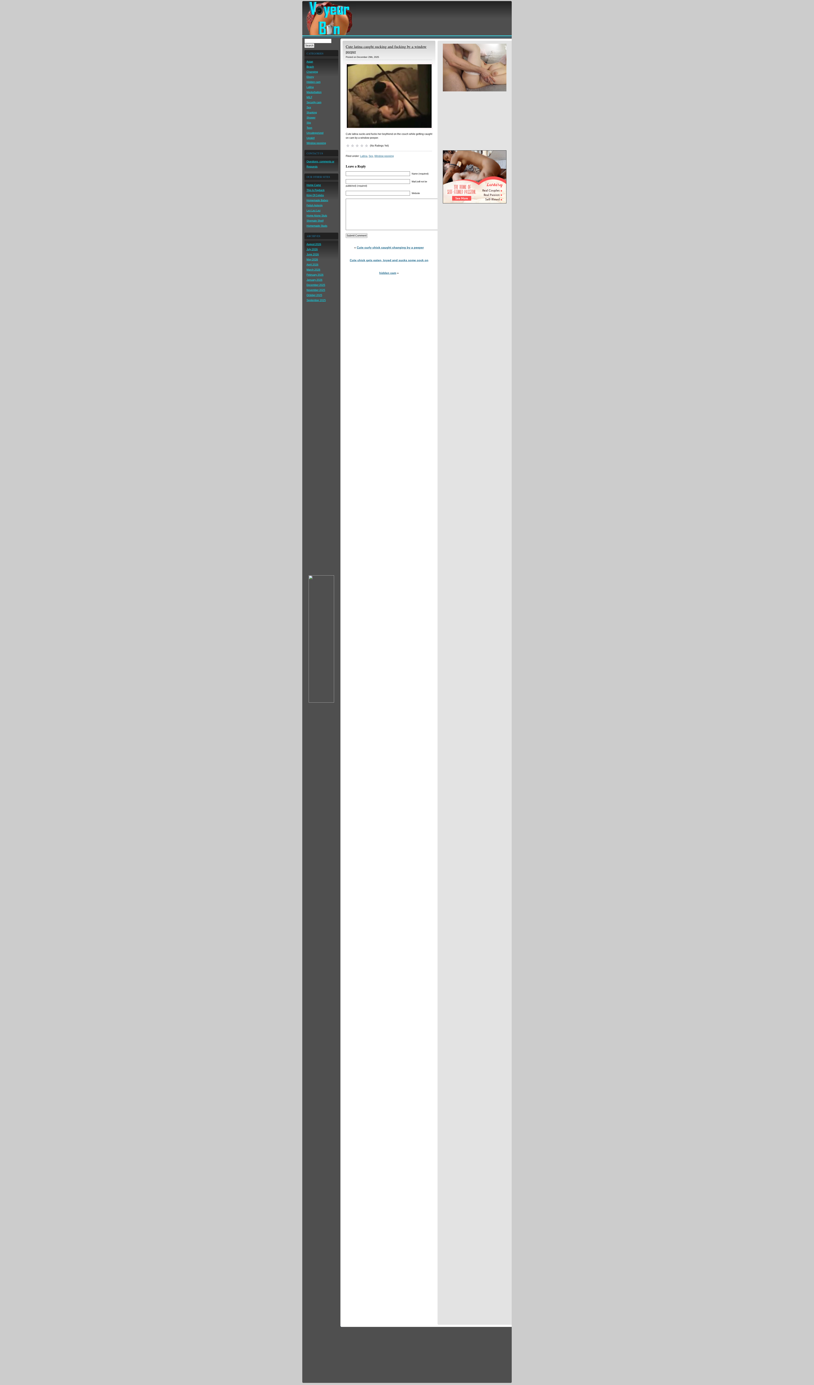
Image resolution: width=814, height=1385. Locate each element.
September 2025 (316, 300)
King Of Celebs (315, 195)
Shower (311, 117)
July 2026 (312, 249)
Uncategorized (315, 132)
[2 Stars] (352, 146)
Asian (310, 61)
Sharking (312, 112)
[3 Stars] (357, 146)
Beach (310, 66)
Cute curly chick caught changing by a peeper (390, 247)
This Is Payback (316, 190)
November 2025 (316, 290)
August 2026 (314, 244)
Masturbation (314, 92)
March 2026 (313, 269)
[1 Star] (348, 146)
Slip (309, 122)
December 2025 (316, 285)
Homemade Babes (317, 200)
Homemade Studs (317, 225)
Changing (312, 71)
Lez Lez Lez (314, 210)
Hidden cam (314, 82)
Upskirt (311, 138)
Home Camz (314, 185)
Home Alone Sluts (317, 215)
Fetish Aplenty (315, 205)
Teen (309, 127)
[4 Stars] (362, 146)
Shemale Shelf (315, 220)
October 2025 (314, 295)
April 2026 (312, 264)
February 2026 (315, 274)
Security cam (314, 102)
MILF (309, 97)
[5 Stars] (366, 146)
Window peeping (316, 143)
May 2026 (312, 259)
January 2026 (314, 279)
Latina (310, 87)
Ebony (310, 76)
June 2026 (313, 254)
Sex (309, 107)
